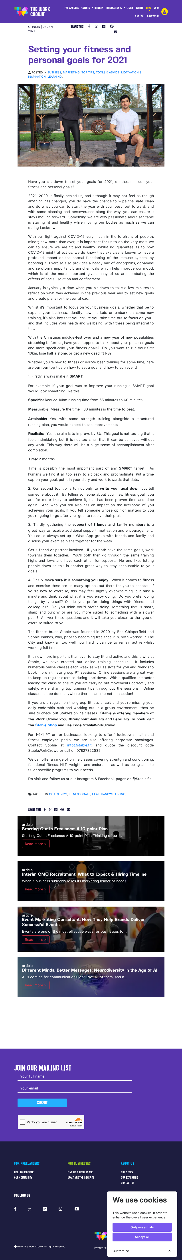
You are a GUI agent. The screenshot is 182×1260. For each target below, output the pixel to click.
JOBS (156, 7)
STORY (130, 7)
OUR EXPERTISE (129, 1177)
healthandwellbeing (108, 794)
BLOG (148, 7)
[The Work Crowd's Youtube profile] (76, 1209)
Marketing (71, 72)
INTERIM (99, 7)
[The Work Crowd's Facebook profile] (15, 1209)
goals (54, 794)
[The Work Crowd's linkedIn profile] (45, 1209)
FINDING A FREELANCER (80, 1172)
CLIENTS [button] (86, 7)
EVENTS (139, 7)
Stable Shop (46, 725)
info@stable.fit (79, 745)
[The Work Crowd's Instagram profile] (60, 1209)
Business (54, 72)
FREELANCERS (72, 7)
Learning (54, 76)
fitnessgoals (79, 794)
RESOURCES (153, 15)
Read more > (36, 844)
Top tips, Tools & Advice (100, 72)
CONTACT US (127, 1183)
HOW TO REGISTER (24, 1172)
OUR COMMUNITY (23, 1177)
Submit (42, 1102)
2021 (64, 794)
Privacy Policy (102, 1247)
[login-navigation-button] (164, 11)
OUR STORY (127, 1172)
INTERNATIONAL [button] (114, 7)
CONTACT (140, 15)
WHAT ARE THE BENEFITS (81, 1177)
